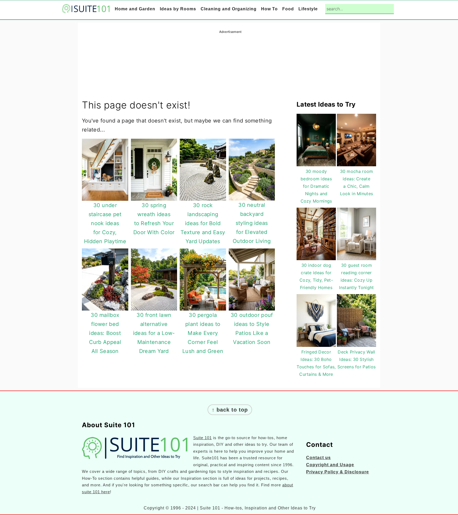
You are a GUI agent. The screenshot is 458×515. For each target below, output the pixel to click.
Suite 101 (202, 437)
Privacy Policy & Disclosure (337, 472)
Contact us (318, 457)
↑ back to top (230, 410)
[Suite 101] (86, 9)
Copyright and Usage (330, 464)
